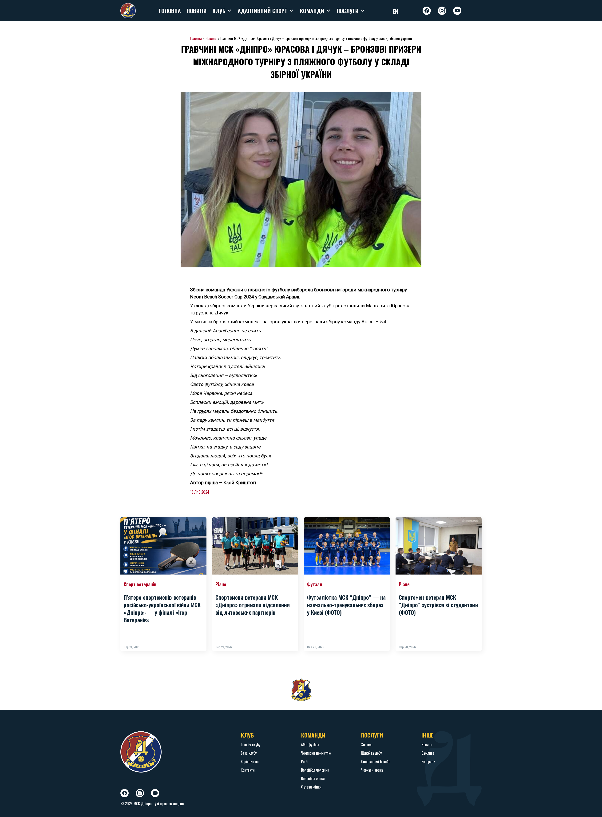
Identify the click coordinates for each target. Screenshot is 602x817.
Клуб (218, 10)
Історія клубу (250, 744)
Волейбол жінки (313, 778)
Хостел (366, 744)
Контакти (248, 770)
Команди (312, 10)
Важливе (427, 753)
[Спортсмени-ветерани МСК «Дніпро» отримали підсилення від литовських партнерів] (255, 546)
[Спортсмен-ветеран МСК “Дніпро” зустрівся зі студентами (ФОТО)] (439, 546)
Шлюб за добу (371, 753)
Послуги (348, 10)
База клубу (249, 753)
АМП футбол (310, 744)
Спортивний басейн (375, 761)
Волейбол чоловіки (315, 770)
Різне (220, 584)
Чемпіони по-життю (316, 753)
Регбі (304, 761)
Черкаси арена (372, 770)
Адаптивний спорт (262, 10)
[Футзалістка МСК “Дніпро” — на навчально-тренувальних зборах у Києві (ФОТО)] (347, 546)
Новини (196, 10)
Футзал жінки (311, 787)
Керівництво (250, 761)
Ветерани (428, 761)
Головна (170, 10)
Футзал (314, 584)
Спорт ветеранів (140, 584)
